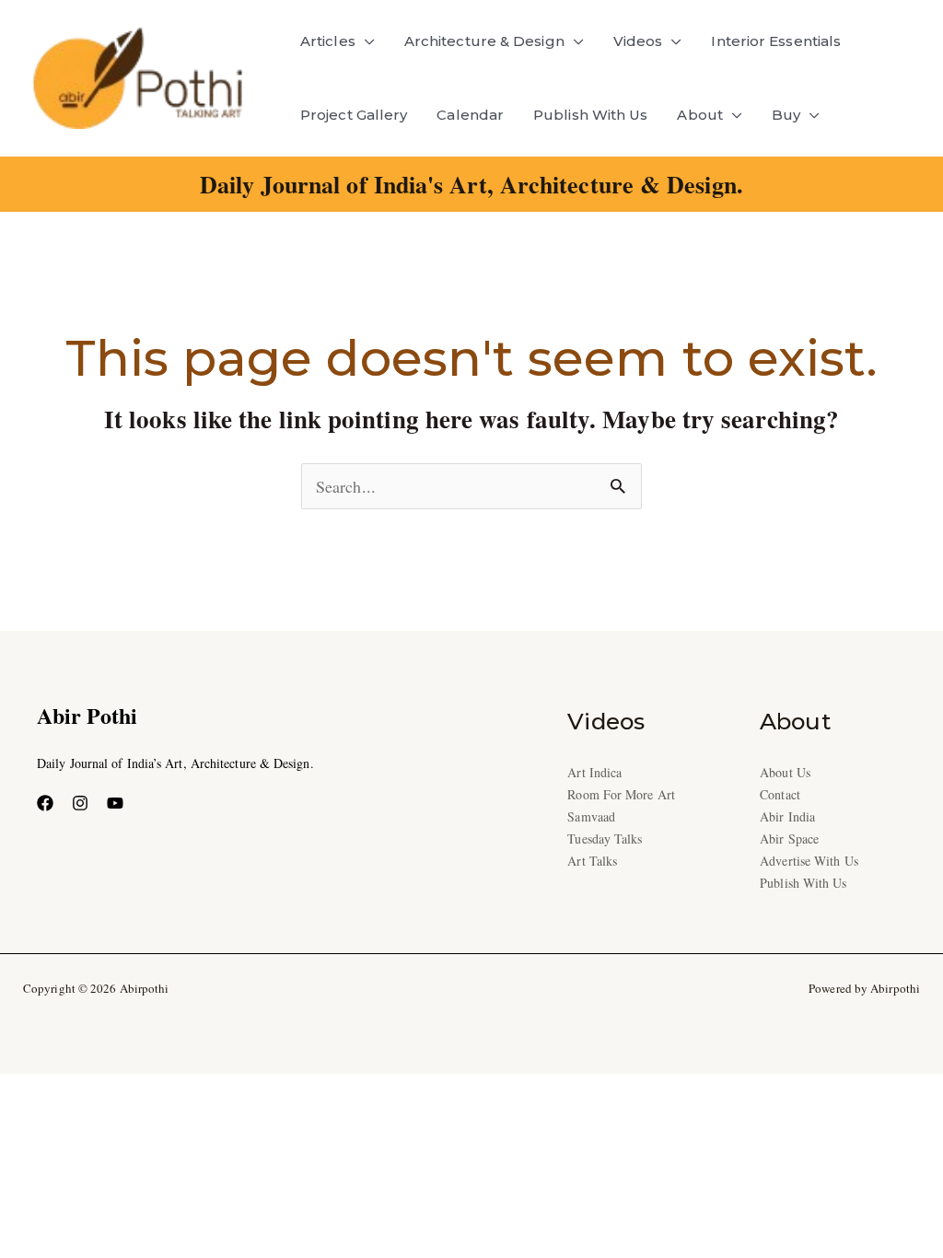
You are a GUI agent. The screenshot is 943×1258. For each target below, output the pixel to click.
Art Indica (594, 772)
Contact (780, 794)
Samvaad (591, 816)
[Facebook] (45, 803)
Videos (638, 41)
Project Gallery (353, 114)
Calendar (470, 114)
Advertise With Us (809, 860)
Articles (327, 41)
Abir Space (789, 838)
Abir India (787, 816)
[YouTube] (115, 803)
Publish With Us (590, 114)
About (699, 114)
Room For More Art (621, 794)
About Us (785, 772)
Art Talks (592, 860)
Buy (786, 114)
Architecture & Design (484, 41)
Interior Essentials (776, 41)
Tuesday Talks (604, 838)
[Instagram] (80, 803)
